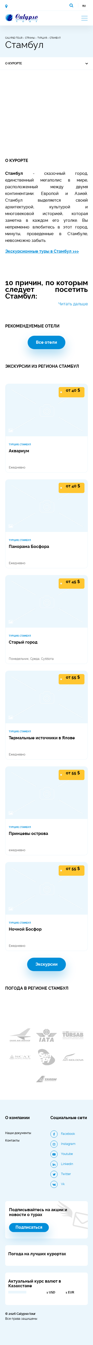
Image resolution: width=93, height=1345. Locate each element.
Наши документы (18, 1133)
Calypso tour (13, 38)
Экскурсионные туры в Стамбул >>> (42, 251)
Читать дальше (73, 304)
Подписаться (29, 1227)
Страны (30, 38)
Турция (42, 38)
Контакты (12, 1140)
